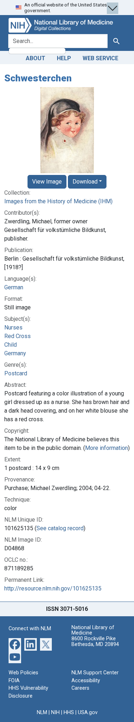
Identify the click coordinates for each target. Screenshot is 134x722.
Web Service (100, 58)
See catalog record (60, 528)
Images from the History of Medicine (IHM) (58, 201)
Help (64, 58)
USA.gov (88, 712)
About (35, 58)
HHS (69, 712)
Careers (80, 688)
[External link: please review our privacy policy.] (15, 644)
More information (106, 448)
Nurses (13, 327)
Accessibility (85, 681)
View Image (47, 181)
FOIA (14, 681)
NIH (55, 712)
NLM (42, 712)
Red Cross (17, 336)
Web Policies (23, 673)
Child (10, 344)
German (13, 287)
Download (85, 181)
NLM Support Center (95, 673)
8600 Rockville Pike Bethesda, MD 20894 (95, 641)
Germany (15, 353)
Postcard (15, 373)
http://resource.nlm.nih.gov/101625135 (52, 588)
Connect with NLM (30, 629)
